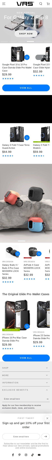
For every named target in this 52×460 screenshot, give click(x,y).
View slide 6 (48, 40)
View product (27, 57)
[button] (41, 3)
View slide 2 (13, 40)
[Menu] (4, 3)
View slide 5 (39, 40)
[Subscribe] (48, 399)
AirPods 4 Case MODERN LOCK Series (32, 268)
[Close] (47, 418)
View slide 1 (4, 40)
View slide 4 (30, 40)
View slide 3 (21, 40)
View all (26, 88)
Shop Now (26, 34)
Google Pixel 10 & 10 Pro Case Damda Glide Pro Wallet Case (16, 67)
